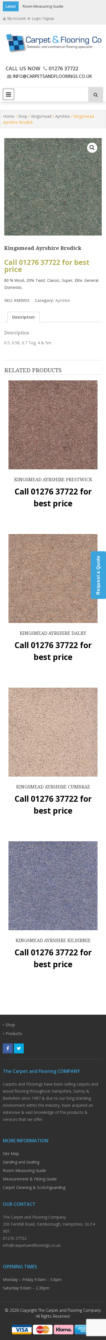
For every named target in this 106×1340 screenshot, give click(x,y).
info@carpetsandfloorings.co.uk (52, 76)
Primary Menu (8, 94)
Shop (22, 116)
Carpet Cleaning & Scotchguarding (34, 1187)
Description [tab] (23, 317)
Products (14, 1033)
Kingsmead (41, 116)
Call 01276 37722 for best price (46, 266)
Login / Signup (42, 18)
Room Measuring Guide (43, 6)
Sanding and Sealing (21, 1162)
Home (8, 116)
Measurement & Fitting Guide (30, 1179)
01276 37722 (63, 68)
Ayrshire (62, 116)
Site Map (11, 1153)
